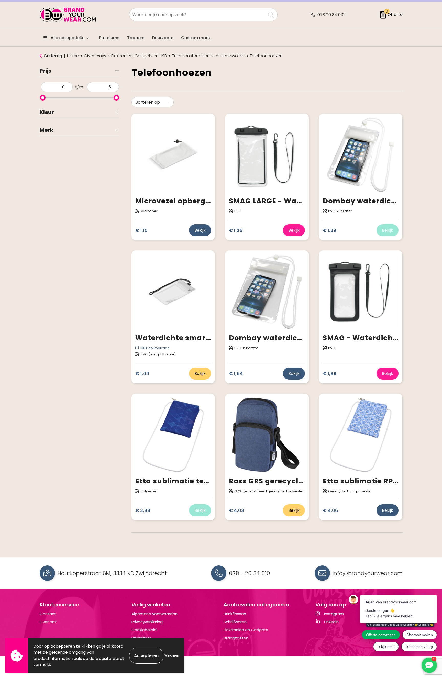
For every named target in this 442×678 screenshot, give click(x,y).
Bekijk (200, 230)
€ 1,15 (141, 230)
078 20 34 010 (331, 14)
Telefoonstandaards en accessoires (208, 56)
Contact (48, 613)
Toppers (136, 38)
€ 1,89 (329, 373)
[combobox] (197, 14)
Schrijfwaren (235, 622)
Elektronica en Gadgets (246, 629)
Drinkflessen (235, 613)
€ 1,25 (235, 230)
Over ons (48, 622)
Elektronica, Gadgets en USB (139, 56)
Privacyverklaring (147, 622)
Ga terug (52, 56)
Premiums (109, 38)
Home (73, 56)
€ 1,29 (329, 230)
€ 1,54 (236, 373)
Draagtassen (236, 638)
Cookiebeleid (144, 629)
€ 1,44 (142, 373)
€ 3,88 (142, 510)
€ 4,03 (236, 510)
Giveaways (95, 56)
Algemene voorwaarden (154, 613)
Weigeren (171, 655)
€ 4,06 (330, 510)
